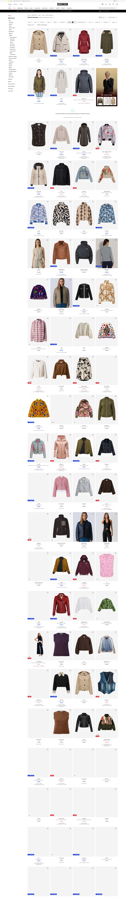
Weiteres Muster (49, 15)
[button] (102, 17)
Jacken (39, 15)
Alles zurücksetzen (42, 24)
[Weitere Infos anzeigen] (38, 63)
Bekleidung (34, 15)
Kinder (21, 4)
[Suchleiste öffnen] (99, 8)
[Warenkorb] (117, 4)
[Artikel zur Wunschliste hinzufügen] (47, 30)
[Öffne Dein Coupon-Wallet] (102, 4)
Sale (35, 22)
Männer (15, 4)
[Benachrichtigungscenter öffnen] (110, 4)
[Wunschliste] (113, 4)
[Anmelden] (106, 4)
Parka (43, 15)
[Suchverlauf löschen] (117, 8)
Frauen (10, 4)
